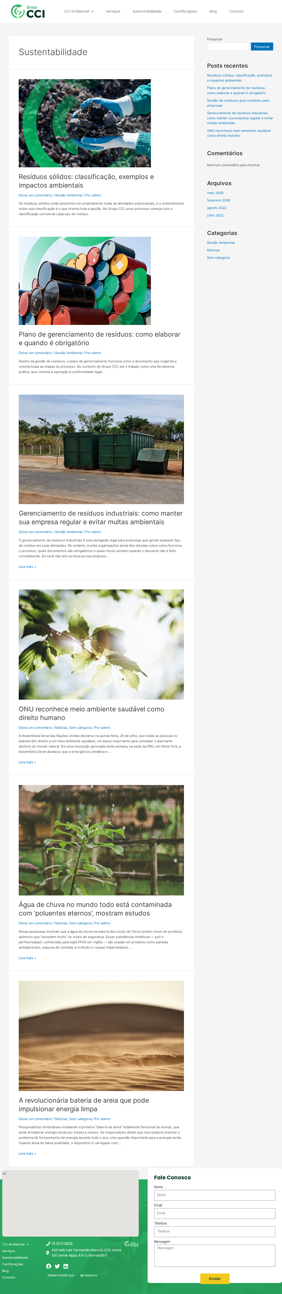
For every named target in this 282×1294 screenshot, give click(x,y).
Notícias (61, 727)
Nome (158, 1187)
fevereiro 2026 (218, 200)
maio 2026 (215, 193)
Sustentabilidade (147, 11)
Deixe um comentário (35, 195)
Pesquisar (215, 39)
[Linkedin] (66, 1266)
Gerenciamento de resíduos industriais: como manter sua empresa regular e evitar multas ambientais (240, 118)
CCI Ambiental (76, 11)
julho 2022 (215, 215)
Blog (213, 11)
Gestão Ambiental (68, 195)
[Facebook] (48, 1266)
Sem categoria (80, 727)
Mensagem (162, 1242)
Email (158, 1205)
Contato (236, 11)
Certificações (185, 11)
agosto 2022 (216, 208)
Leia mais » (27, 567)
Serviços (113, 11)
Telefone (160, 1223)
